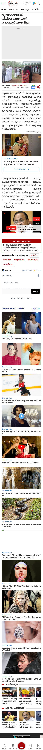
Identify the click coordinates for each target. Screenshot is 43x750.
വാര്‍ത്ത (7, 260)
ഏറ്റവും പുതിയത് (14, 708)
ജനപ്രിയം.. (8, 264)
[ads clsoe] (41, 736)
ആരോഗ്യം (33, 260)
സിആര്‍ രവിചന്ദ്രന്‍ (18, 86)
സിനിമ (35, 9)
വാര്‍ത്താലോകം (9, 9)
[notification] (39, 3)
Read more (11, 228)
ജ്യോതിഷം (19, 260)
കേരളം (25, 9)
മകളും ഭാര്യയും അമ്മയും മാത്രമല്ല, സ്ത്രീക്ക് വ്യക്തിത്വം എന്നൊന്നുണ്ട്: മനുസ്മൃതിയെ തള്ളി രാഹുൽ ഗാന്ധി (9, 725)
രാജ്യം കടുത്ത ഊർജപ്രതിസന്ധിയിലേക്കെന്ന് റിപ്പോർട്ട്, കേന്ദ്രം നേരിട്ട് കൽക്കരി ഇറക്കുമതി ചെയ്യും (21, 248)
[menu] (3, 3)
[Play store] (34, 3)
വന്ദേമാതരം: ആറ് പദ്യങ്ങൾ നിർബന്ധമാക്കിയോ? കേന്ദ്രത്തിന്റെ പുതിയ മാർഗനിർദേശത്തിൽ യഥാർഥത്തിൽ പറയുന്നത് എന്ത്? (9, 701)
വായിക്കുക (11, 684)
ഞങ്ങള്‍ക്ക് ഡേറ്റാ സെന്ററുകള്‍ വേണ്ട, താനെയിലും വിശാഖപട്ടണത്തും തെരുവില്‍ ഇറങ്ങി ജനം (26, 701)
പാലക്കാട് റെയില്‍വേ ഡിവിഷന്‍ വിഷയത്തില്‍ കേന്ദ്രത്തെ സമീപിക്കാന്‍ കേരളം (26, 725)
